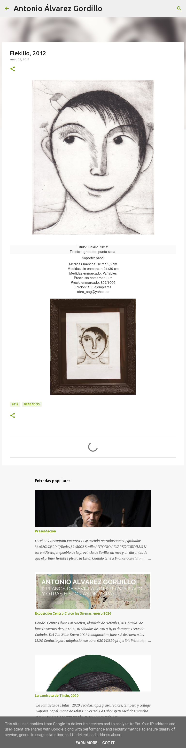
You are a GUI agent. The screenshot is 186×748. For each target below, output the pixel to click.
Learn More (85, 742)
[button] (13, 69)
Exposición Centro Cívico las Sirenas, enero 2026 (73, 613)
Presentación (45, 531)
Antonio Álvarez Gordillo (58, 8)
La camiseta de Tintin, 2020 (56, 696)
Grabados (32, 404)
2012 (15, 404)
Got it (108, 742)
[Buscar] (109, 8)
